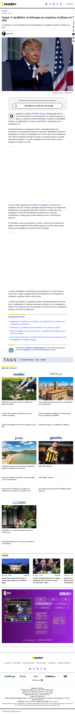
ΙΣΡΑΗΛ (43, 360)
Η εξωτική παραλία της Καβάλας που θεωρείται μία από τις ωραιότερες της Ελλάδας (54, 414)
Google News (39, 348)
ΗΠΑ (37, 360)
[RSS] (46, 4)
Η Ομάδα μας (52, 663)
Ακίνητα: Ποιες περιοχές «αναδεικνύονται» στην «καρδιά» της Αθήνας (17, 414)
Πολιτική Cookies (41, 663)
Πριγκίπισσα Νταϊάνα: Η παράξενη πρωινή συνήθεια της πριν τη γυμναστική (18, 478)
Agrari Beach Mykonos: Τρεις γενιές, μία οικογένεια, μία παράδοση (18, 542)
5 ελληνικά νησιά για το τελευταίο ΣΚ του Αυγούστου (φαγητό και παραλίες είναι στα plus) (18, 467)
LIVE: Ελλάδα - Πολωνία (46, 477)
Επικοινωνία (8, 663)
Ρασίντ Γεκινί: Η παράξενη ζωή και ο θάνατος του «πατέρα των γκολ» (35, 327)
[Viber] (73, 41)
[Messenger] (73, 34)
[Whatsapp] (73, 38)
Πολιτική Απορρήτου (29, 663)
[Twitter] (57, 4)
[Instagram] (54, 4)
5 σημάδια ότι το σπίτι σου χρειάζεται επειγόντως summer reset (17, 531)
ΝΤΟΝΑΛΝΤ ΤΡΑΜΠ (27, 360)
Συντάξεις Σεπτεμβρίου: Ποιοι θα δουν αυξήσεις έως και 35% (19, 425)
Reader (28, 348)
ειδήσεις (26, 350)
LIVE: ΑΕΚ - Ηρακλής (45, 466)
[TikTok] (61, 4)
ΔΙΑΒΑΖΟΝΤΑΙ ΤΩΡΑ (16, 317)
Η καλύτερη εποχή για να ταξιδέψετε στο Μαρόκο (54, 424)
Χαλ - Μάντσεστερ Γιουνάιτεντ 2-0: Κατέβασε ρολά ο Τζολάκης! (55, 489)
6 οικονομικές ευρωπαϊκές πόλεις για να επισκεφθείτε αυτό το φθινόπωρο (55, 403)
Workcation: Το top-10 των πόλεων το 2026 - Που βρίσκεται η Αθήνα (17, 403)
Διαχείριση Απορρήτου (64, 663)
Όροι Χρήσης (17, 663)
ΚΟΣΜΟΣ (4, 11)
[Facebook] (50, 4)
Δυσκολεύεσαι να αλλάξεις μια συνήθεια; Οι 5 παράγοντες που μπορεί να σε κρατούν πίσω (16, 489)
